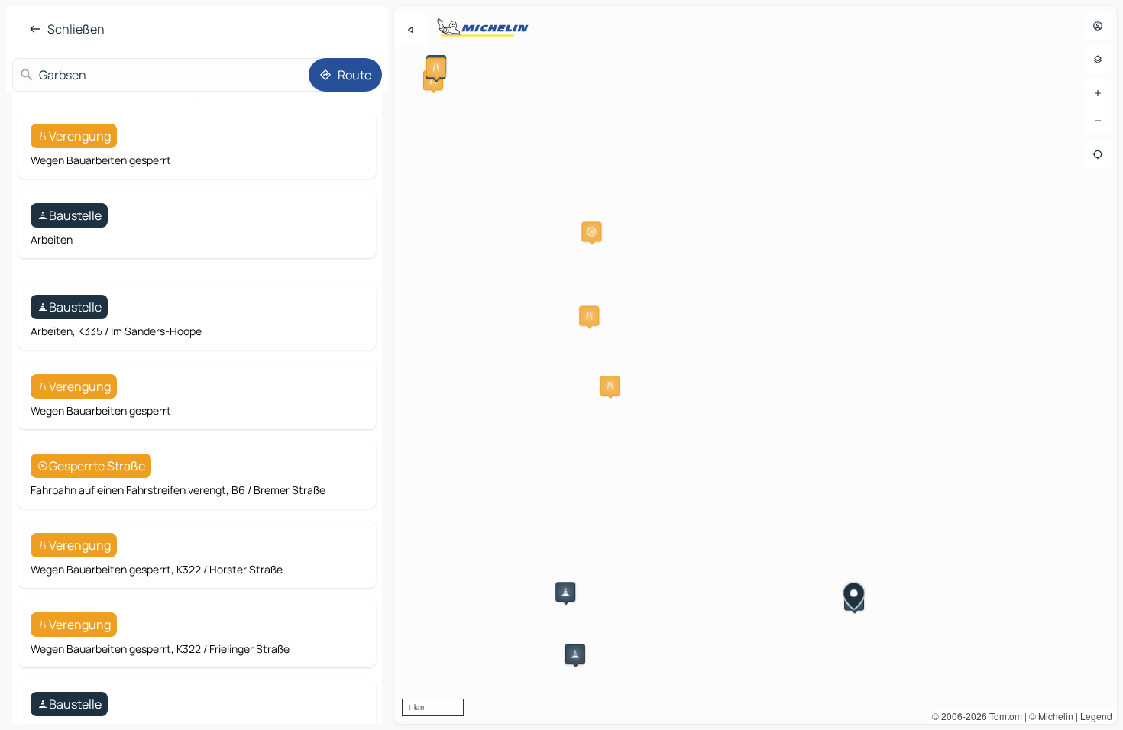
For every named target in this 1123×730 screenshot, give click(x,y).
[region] (755, 365)
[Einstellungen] (1098, 59)
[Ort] (1098, 154)
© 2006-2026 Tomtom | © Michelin (1002, 715)
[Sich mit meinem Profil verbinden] (1098, 26)
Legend (1096, 715)
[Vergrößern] (1098, 93)
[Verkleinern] (1098, 120)
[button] (433, 80)
